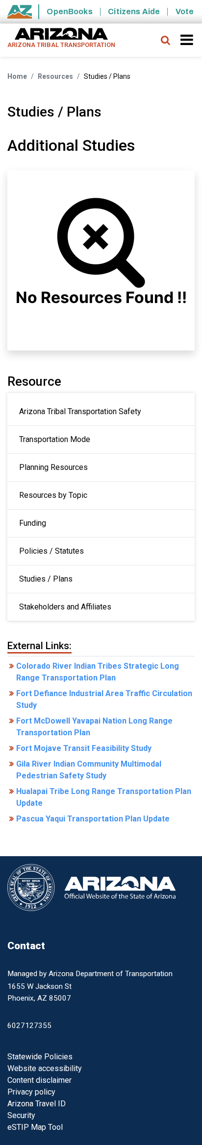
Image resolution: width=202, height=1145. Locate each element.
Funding (32, 523)
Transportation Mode (54, 439)
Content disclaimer (39, 1080)
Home (17, 76)
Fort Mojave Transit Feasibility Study (84, 748)
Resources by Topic (53, 495)
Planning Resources (53, 467)
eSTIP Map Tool (35, 1127)
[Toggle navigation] (187, 39)
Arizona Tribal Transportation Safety (80, 411)
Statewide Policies (40, 1056)
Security (21, 1115)
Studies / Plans (46, 579)
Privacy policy (31, 1092)
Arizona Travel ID (36, 1103)
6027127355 (29, 1025)
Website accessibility (44, 1068)
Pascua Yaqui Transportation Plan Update (93, 818)
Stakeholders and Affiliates (65, 606)
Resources (55, 76)
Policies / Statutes (51, 551)
